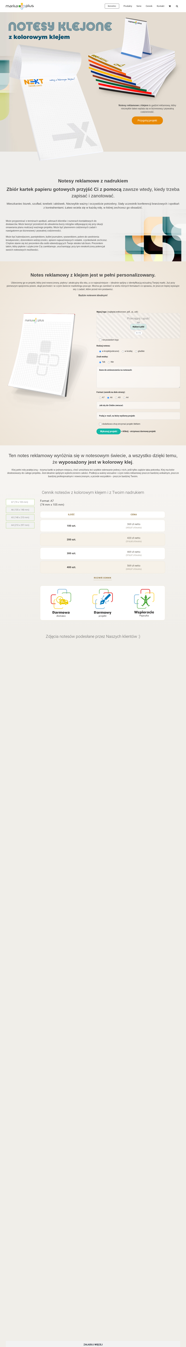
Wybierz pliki (138, 327)
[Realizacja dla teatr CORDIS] (43, 988)
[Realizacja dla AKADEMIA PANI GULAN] (137, 1197)
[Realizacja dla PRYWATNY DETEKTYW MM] (49, 1197)
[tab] (20, 502)
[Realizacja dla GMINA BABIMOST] (49, 1286)
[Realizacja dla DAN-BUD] (137, 754)
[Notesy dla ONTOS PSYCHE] (137, 871)
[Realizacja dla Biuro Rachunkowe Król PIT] (137, 1105)
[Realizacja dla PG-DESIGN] (49, 644)
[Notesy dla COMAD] (49, 871)
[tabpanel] (102, 560)
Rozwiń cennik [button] (102, 578)
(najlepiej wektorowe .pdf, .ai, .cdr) (123, 322)
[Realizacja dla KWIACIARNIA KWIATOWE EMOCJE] (49, 754)
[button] (177, 6)
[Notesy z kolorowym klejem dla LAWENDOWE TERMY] (137, 644)
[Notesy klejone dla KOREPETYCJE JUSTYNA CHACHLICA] (137, 988)
